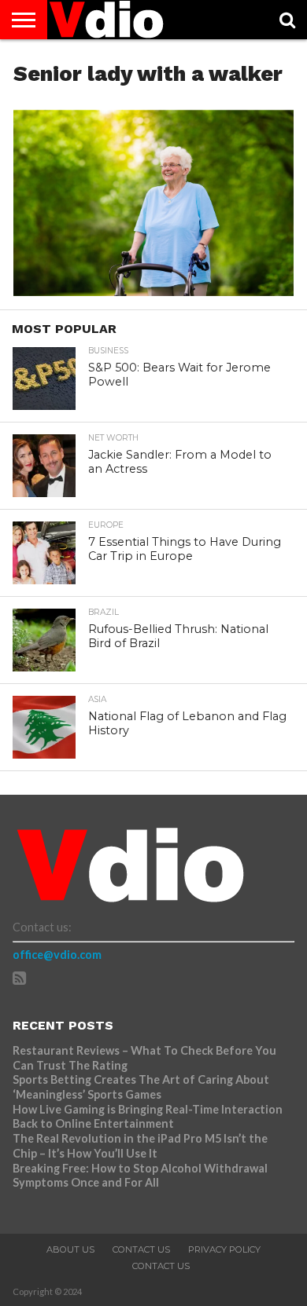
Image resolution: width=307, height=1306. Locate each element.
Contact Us (141, 1249)
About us (70, 1249)
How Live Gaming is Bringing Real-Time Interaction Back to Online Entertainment (148, 1117)
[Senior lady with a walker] (153, 291)
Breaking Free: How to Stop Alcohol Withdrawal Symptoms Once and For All (140, 1175)
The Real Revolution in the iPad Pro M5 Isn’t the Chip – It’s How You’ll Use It (140, 1146)
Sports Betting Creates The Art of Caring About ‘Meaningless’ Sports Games (141, 1087)
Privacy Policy (224, 1249)
